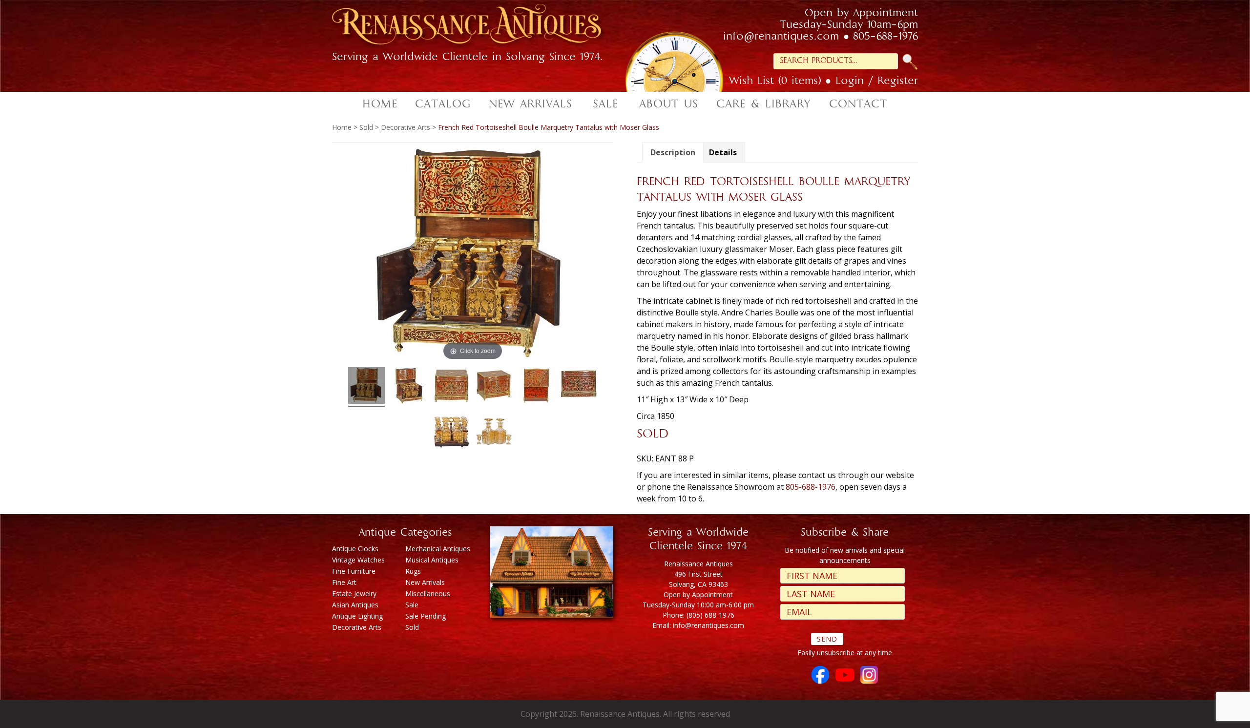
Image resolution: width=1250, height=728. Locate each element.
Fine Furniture (353, 571)
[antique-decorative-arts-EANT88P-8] (494, 433)
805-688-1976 (885, 37)
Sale (411, 604)
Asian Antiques (355, 604)
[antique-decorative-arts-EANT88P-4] (536, 387)
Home (342, 127)
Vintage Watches (358, 559)
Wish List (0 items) (775, 81)
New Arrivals (425, 582)
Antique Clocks (355, 548)
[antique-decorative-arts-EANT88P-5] (494, 387)
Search (910, 62)
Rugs (413, 571)
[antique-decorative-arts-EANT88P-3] (451, 387)
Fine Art (344, 582)
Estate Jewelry (354, 593)
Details (723, 152)
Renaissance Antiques (478, 27)
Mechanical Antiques (437, 548)
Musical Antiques (431, 559)
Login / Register (876, 81)
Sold (366, 127)
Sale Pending (425, 616)
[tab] (673, 152)
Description (672, 152)
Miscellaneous (427, 593)
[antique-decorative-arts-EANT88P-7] (451, 433)
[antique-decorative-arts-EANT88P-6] (579, 387)
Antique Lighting (357, 616)
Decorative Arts (405, 127)
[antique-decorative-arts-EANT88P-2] (409, 387)
